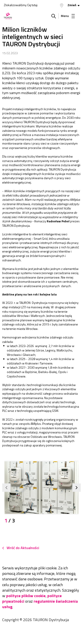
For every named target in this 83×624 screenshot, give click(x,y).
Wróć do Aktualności (23, 547)
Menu (65, 15)
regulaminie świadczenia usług (40, 604)
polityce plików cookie (26, 596)
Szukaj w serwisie (54, 15)
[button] (6, 487)
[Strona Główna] (7, 15)
